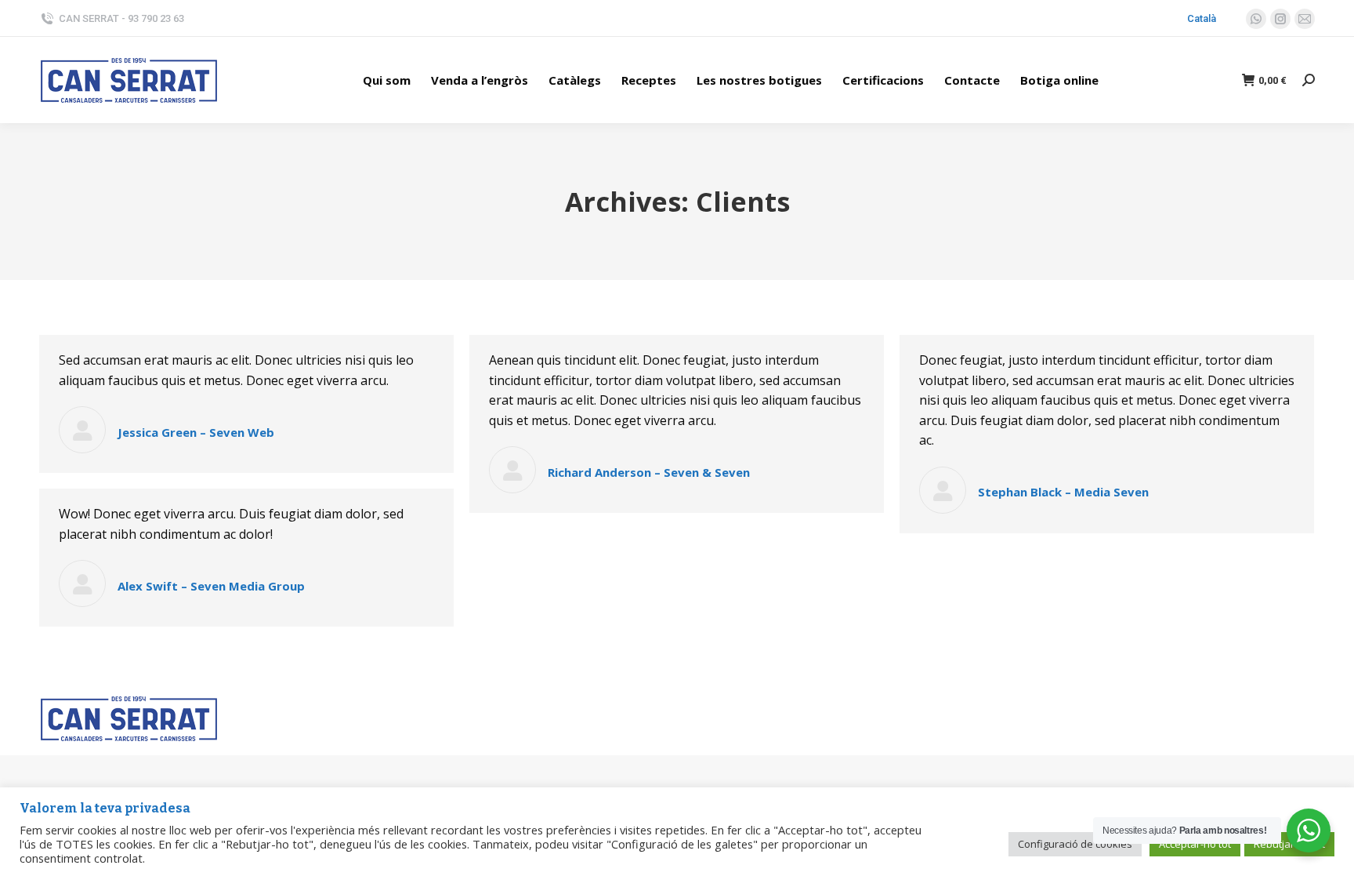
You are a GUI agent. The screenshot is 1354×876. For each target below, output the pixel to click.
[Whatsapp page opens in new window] (1256, 19)
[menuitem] (386, 80)
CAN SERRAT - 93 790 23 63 (121, 18)
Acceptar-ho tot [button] (1195, 844)
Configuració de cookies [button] (1075, 844)
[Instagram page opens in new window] (1280, 19)
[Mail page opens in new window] (1304, 19)
